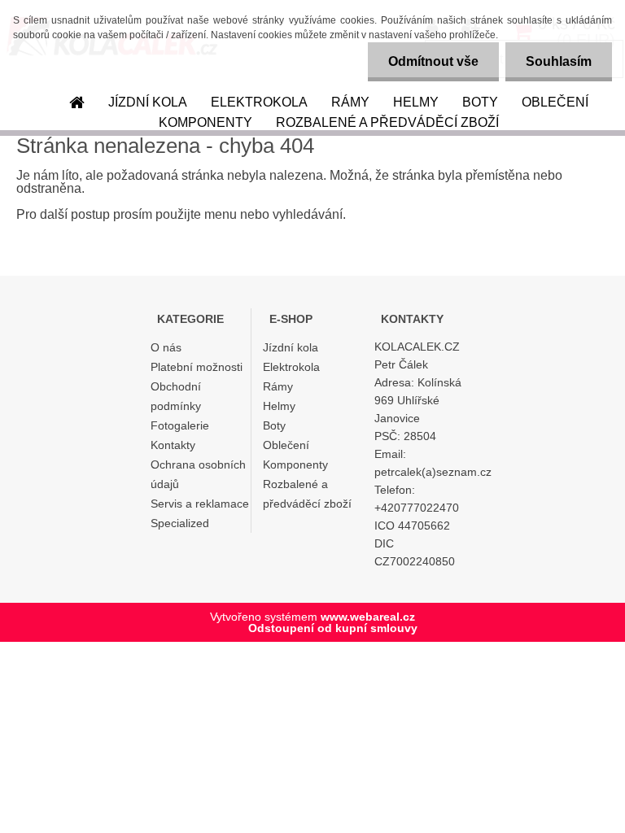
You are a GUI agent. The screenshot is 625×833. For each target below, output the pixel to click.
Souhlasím (559, 61)
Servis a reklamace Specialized (200, 513)
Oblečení (555, 102)
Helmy (416, 102)
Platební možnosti (197, 366)
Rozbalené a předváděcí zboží (387, 122)
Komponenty (205, 122)
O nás (166, 347)
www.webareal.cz (368, 616)
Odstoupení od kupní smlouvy (332, 628)
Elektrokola (259, 102)
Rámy (350, 102)
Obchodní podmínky (176, 396)
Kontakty (173, 444)
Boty (480, 102)
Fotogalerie (180, 425)
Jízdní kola (147, 102)
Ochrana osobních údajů (198, 474)
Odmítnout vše (433, 61)
